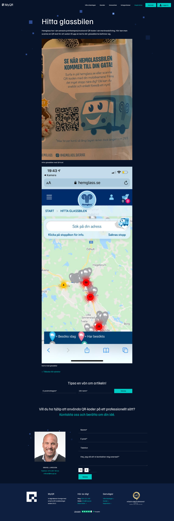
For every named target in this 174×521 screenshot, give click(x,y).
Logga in (165, 5)
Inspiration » (107, 503)
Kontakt (151, 5)
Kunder (102, 5)
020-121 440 (85, 498)
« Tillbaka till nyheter (51, 371)
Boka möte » (82, 503)
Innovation (113, 5)
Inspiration (138, 5)
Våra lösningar (90, 5)
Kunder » (106, 501)
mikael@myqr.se (50, 473)
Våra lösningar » (108, 498)
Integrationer (125, 5)
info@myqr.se (86, 501)
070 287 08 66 (53, 471)
